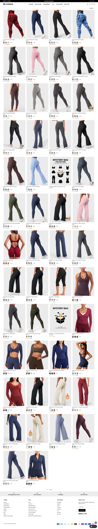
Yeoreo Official (8, 523)
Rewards (5, 509)
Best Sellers (59, 502)
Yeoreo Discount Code (32, 510)
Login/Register (6, 503)
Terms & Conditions (31, 512)
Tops (58, 510)
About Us (5, 502)
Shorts (58, 505)
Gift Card (58, 514)
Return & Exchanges (32, 507)
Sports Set (59, 512)
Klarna (5, 514)
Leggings (58, 503)
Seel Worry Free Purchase (8, 515)
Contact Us (30, 503)
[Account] (87, 4)
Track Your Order (31, 509)
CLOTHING (31, 4)
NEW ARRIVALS (46, 4)
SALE (53, 4)
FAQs (29, 502)
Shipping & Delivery (31, 505)
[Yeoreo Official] (8, 4)
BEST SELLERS (38, 4)
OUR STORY (66, 4)
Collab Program (6, 505)
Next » (51, 489)
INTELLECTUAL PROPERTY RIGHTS (34, 515)
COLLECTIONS (59, 4)
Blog (4, 512)
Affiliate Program (7, 507)
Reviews (5, 510)
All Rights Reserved (13, 523)
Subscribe (82, 510)
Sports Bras (59, 509)
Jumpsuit (59, 507)
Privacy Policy (30, 514)
